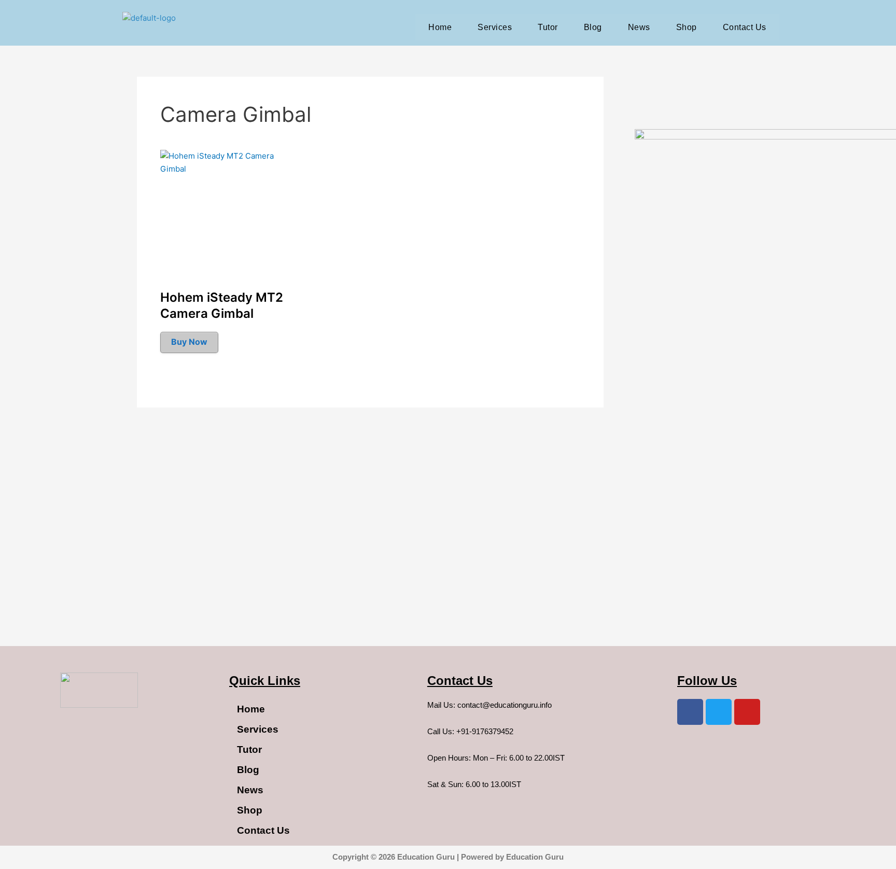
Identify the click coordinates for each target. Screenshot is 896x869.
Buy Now (189, 342)
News (639, 27)
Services (495, 27)
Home (440, 27)
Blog (593, 27)
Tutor (548, 27)
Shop (686, 27)
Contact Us (744, 27)
